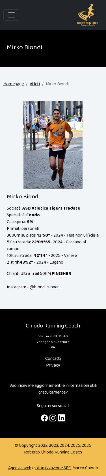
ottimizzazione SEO (53, 467)
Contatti (53, 358)
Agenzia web (19, 467)
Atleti (35, 83)
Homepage (13, 83)
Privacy (53, 365)
